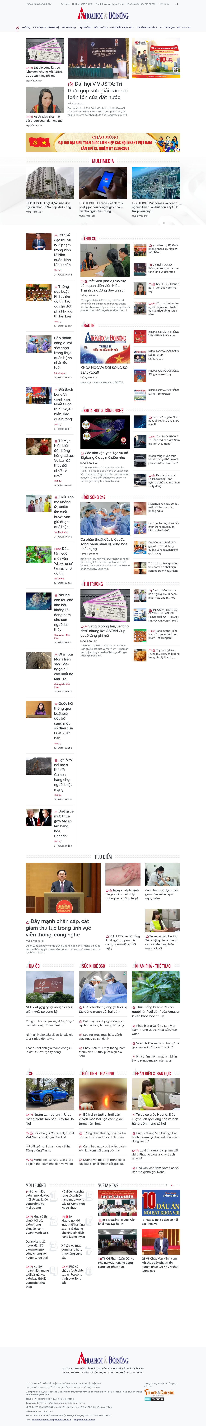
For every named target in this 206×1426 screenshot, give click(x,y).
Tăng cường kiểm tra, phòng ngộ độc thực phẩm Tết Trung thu (162, 634)
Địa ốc (34, 966)
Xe (31, 1073)
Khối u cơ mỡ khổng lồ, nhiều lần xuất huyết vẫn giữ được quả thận (64, 512)
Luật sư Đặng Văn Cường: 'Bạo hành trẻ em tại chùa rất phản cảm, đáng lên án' (156, 1137)
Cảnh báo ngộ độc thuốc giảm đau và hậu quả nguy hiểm (162, 894)
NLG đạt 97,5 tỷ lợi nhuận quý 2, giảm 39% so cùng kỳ (49, 1009)
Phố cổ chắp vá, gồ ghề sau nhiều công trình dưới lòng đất (72, 1274)
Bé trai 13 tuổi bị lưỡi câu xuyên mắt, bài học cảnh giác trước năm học (101, 1119)
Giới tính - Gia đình (146, 27)
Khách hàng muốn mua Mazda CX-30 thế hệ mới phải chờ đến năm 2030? (163, 459)
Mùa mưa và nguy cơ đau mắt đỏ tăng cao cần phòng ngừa (163, 507)
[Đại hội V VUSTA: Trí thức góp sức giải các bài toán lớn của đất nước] (98, 58)
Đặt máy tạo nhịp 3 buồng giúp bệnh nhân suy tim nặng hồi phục (102, 1023)
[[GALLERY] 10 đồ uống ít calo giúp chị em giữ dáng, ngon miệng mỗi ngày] (122, 920)
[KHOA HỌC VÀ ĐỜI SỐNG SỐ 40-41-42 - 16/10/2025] (140, 356)
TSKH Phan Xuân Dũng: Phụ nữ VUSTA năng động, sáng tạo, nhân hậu (116, 1262)
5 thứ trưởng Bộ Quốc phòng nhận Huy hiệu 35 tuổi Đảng (163, 249)
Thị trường (84, 27)
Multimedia (183, 27)
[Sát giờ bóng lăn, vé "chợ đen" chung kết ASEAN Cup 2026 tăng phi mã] (45, 51)
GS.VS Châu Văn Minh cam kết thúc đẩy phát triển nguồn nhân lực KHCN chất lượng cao (160, 1264)
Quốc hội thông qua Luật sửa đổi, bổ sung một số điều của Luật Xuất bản (63, 720)
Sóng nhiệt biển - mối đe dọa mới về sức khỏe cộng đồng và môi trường (37, 1199)
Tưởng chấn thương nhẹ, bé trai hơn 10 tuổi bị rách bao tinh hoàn (102, 1135)
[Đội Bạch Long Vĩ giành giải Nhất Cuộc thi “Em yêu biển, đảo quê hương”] (39, 395)
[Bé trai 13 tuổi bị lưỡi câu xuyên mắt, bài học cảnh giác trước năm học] (103, 1094)
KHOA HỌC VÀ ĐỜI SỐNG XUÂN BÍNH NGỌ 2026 (163, 333)
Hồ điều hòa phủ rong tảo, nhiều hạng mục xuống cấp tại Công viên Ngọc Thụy (73, 1199)
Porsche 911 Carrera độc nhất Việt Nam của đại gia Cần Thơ (50, 1135)
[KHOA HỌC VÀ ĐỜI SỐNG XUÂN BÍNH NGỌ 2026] (140, 336)
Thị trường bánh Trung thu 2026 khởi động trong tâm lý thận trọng (164, 654)
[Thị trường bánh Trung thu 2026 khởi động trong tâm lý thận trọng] (140, 655)
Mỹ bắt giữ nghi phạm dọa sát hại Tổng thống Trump (48, 1148)
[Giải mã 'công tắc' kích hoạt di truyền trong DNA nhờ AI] (140, 421)
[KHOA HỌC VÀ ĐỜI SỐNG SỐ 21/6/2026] (105, 347)
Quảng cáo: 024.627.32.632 (141, 4)
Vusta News (108, 1185)
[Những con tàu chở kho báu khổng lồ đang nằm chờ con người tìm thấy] (39, 601)
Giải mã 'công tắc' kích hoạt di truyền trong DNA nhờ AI (163, 421)
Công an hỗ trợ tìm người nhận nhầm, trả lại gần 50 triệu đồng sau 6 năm (163, 309)
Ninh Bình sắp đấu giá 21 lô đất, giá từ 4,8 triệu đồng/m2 (49, 1036)
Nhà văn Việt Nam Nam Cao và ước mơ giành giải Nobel (155, 1170)
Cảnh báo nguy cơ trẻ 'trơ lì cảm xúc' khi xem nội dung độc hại (103, 1148)
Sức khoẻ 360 (167, 27)
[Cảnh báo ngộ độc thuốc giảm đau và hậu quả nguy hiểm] (162, 874)
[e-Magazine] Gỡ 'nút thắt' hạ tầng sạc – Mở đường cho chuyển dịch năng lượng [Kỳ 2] (73, 1226)
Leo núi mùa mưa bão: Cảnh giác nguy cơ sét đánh (100, 1036)
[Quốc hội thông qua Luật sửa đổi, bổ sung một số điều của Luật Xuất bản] (39, 709)
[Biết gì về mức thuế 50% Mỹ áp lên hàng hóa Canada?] (39, 817)
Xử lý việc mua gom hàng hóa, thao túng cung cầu (71, 1251)
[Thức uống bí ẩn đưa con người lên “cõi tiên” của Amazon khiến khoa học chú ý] (156, 987)
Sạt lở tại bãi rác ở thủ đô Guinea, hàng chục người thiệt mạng (63, 775)
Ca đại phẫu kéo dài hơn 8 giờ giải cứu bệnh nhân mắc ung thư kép (162, 594)
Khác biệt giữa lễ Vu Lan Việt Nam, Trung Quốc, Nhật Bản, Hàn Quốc (154, 1029)
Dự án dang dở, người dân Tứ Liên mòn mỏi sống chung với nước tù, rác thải (37, 1249)
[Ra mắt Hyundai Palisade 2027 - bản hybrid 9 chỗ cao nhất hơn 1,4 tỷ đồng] (140, 480)
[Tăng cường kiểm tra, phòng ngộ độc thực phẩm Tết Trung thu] (140, 635)
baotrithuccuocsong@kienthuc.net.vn (51, 1419)
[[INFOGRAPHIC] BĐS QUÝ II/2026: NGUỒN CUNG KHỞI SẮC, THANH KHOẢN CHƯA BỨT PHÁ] (140, 614)
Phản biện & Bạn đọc (121, 27)
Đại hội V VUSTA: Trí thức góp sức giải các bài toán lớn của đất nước (98, 90)
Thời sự (26, 27)
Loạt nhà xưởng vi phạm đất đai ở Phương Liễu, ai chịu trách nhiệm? (155, 1154)
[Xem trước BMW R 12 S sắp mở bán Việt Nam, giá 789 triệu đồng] (140, 441)
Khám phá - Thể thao (62, 636)
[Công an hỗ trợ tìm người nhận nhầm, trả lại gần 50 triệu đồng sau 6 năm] (140, 308)
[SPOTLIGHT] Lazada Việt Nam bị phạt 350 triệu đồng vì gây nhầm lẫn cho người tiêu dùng (101, 207)
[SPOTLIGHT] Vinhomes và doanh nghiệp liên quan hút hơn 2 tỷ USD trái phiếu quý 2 (155, 207)
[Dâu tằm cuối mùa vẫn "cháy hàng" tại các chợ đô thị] (39, 554)
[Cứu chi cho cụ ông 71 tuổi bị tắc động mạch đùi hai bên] (103, 987)
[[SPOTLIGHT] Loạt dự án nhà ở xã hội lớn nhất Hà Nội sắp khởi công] (50, 183)
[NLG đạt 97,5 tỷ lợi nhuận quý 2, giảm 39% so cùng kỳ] (50, 987)
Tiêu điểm (103, 856)
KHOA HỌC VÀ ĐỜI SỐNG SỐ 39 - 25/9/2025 (163, 372)
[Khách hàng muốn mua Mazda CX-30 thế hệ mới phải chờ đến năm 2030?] (140, 460)
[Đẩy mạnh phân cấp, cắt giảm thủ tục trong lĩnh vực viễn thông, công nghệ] (63, 888)
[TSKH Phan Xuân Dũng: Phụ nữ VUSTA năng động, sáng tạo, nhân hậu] (117, 1242)
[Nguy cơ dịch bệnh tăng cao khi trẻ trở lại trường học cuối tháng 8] (122, 874)
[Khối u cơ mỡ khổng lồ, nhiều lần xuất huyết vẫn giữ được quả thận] (39, 503)
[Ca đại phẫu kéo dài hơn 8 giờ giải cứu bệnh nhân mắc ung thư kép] (140, 595)
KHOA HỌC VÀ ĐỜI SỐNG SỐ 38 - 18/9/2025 (163, 392)
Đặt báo (65, 4)
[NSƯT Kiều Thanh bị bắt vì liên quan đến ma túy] (45, 100)
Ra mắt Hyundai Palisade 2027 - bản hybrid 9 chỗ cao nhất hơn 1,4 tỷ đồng (164, 481)
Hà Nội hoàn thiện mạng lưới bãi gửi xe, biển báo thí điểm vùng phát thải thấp (37, 1276)
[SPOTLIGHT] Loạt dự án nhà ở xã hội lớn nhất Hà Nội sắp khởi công (48, 205)
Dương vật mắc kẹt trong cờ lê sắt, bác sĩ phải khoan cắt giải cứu (102, 1161)
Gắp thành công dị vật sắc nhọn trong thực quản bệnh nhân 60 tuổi (63, 353)
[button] (167, 1185)
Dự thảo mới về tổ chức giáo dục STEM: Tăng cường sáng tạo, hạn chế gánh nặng (163, 548)
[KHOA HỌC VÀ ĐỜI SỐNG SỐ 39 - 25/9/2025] (140, 375)
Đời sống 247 (69, 27)
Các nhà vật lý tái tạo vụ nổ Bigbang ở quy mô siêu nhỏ (104, 455)
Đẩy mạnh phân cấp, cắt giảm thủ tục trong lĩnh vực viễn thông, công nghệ (58, 928)
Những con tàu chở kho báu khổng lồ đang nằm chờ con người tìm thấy (63, 612)
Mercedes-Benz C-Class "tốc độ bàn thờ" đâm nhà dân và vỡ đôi (50, 1161)
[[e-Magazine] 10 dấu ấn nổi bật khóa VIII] (161, 1203)
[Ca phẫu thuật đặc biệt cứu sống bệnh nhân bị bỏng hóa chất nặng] (105, 518)
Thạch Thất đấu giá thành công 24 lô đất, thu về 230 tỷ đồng (49, 1050)
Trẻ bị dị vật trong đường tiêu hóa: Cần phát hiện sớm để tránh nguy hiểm (163, 567)
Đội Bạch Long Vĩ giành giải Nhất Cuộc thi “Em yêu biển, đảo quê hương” (63, 404)
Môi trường (101, 27)
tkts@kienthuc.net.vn (84, 1419)
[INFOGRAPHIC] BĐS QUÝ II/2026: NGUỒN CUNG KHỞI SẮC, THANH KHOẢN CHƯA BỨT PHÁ (163, 615)
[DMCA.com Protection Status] (154, 1399)
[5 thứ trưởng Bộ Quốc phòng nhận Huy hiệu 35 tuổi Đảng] (140, 250)
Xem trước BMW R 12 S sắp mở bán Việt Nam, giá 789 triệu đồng (164, 440)
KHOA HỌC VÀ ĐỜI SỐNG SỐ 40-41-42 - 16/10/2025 (163, 355)
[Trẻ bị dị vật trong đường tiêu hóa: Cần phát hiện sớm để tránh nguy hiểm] (140, 568)
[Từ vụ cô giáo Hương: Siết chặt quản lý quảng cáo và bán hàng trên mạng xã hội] (162, 920)
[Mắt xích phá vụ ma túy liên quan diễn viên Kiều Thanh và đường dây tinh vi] (105, 260)
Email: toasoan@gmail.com (110, 4)
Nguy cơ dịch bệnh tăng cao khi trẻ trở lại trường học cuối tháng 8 (122, 894)
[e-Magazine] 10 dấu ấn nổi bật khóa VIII (160, 1221)
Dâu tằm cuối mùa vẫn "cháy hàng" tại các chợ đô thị (63, 560)
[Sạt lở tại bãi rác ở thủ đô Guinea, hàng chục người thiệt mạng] (39, 766)
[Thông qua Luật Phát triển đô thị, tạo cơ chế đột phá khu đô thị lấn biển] (39, 292)
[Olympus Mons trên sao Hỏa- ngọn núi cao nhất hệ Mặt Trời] (39, 660)
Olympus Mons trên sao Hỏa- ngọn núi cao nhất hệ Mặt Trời (64, 666)
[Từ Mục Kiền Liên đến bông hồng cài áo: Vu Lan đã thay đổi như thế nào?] (39, 447)
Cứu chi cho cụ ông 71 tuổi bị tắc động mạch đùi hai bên (103, 1009)
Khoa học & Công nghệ (46, 27)
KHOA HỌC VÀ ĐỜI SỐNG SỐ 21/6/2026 (104, 370)
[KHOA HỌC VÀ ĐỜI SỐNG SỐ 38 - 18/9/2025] (140, 395)
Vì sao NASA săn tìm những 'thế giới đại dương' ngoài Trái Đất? (155, 1045)
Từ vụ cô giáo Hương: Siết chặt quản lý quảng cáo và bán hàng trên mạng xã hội (161, 942)
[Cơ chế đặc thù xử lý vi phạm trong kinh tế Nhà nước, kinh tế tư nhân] (39, 241)
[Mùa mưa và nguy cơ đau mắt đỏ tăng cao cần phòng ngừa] (140, 508)
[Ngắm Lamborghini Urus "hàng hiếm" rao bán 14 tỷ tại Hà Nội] (50, 1094)
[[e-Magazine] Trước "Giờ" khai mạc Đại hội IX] (117, 1203)
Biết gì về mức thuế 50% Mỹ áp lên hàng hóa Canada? (64, 823)
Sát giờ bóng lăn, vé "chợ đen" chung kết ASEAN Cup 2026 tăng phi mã (44, 71)
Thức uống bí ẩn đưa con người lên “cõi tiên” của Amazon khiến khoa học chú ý (156, 1011)
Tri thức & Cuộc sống (159, 1392)
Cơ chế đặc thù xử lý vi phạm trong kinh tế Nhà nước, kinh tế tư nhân (62, 250)
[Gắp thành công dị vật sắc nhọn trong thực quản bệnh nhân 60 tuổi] (39, 344)
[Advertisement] (104, 1315)
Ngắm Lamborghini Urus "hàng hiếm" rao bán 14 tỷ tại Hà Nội (50, 1119)
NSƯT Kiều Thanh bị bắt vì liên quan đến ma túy (44, 118)
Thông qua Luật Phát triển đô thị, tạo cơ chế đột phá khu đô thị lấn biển (63, 301)
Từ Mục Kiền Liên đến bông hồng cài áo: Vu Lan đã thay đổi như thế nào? (64, 458)
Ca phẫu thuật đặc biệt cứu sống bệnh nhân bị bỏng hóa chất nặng (103, 544)
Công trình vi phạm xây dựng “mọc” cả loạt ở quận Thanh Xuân (50, 1023)
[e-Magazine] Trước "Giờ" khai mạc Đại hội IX (117, 1221)
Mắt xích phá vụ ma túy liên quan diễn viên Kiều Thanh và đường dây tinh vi (103, 285)
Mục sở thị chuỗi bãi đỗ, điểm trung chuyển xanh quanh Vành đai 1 (37, 1224)
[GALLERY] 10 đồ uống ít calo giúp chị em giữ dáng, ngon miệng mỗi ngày (122, 942)
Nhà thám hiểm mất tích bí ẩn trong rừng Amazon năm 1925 (154, 1058)
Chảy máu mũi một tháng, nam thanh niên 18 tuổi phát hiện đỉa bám (102, 1052)
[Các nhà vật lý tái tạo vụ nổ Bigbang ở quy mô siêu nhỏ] (105, 432)
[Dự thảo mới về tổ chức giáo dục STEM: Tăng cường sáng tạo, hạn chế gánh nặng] (140, 547)
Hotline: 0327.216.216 (82, 4)
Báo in (89, 325)
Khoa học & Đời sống (103, 13)
